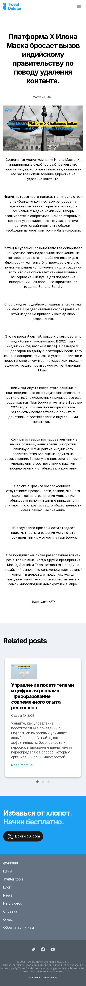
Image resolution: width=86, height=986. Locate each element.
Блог (7, 887)
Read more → (22, 765)
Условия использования (43, 977)
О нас (8, 919)
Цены (7, 871)
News (7, 895)
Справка (10, 911)
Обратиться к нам (18, 928)
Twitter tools (13, 879)
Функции (10, 863)
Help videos (12, 903)
